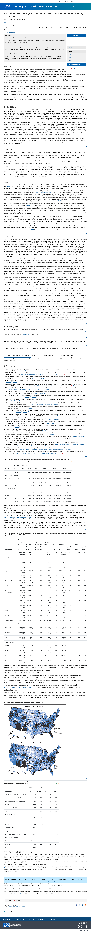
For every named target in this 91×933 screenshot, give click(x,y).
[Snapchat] (84, 926)
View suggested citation (10, 32)
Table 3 (70, 60)
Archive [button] (53, 919)
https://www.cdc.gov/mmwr (18, 893)
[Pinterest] (81, 926)
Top (86, 104)
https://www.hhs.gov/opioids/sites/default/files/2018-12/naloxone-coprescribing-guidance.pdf (37, 453)
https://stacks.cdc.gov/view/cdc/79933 (45, 192)
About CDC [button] (19, 919)
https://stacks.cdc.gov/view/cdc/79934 (52, 201)
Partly (9, 914)
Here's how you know (83, 1)
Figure (20, 218)
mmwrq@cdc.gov (37, 896)
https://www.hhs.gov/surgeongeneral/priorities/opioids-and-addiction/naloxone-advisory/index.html (45, 449)
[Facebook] (79, 923)
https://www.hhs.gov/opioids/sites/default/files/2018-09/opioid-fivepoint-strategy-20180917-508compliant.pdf (42, 386)
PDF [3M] (17, 900)
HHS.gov (81, 930)
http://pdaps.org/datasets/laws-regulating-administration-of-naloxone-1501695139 (27, 389)
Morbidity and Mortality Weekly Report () (38, 6)
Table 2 (70, 57)
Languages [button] (41, 919)
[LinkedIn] (87, 923)
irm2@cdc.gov (26, 334)
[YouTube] (79, 926)
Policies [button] (30, 919)
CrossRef (18, 370)
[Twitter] (81, 923)
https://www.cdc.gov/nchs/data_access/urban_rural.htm (17, 357)
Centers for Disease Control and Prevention (16, 906)
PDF (71, 68)
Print (5, 22)
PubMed (25, 370)
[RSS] (87, 926)
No (14, 914)
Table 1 (70, 55)
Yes (5, 914)
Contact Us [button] (6, 919)
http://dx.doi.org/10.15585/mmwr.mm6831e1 (58, 881)
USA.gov (86, 930)
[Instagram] (84, 923)
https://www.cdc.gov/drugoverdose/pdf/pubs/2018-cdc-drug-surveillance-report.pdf (42, 374)
